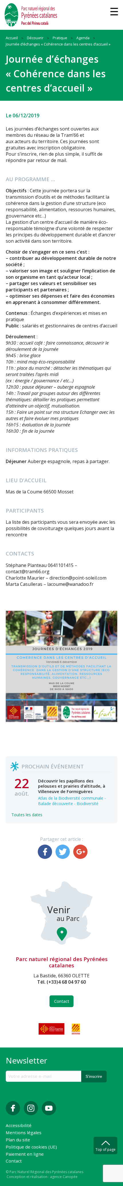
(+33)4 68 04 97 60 (66, 982)
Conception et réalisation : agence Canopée (42, 1176)
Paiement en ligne (25, 1154)
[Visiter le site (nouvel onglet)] (52, 1029)
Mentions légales (23, 1132)
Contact (61, 1001)
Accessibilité (18, 1125)
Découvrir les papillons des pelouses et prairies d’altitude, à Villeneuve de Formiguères (71, 786)
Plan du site (18, 1140)
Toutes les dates (26, 814)
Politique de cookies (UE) (31, 1147)
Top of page (106, 1149)
